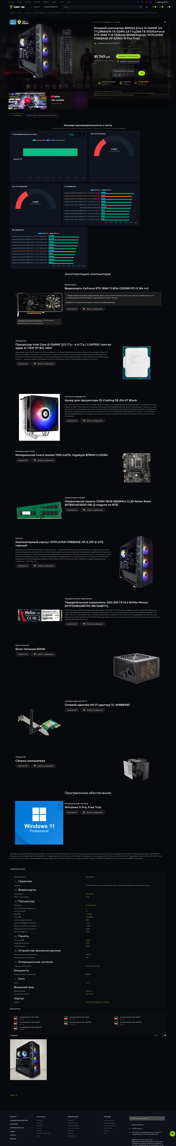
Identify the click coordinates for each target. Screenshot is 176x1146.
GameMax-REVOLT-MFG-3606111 (130, 1017)
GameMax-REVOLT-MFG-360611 (80, 1017)
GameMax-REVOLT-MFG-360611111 (80, 1022)
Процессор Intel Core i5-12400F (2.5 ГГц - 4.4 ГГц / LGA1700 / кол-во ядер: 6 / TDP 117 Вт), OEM (82, 196)
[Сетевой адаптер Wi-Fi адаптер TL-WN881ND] (39, 722)
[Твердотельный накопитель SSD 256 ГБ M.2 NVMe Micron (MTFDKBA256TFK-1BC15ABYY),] (39, 615)
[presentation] (22, 86)
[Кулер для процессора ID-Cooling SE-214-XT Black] (39, 417)
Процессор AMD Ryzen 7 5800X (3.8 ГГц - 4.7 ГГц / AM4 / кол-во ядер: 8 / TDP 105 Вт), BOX (30, 242)
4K (82, 134)
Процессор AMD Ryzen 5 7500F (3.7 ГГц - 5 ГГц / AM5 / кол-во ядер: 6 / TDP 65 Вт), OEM (82, 201)
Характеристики (71, 309)
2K (77, 134)
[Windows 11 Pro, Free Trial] (39, 823)
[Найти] (140, 7)
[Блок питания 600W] (137, 667)
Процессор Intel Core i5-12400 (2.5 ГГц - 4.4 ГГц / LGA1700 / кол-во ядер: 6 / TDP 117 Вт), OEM (82, 199)
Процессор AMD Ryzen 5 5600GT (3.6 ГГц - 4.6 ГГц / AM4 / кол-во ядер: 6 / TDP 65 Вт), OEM (82, 210)
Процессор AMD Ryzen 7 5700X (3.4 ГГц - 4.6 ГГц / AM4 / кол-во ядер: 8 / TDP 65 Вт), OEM (30, 254)
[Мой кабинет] (146, 7)
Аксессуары (41, 115)
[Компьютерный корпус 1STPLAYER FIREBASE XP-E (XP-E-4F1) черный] (137, 562)
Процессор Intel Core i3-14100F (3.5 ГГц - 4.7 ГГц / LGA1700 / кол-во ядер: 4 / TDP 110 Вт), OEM (30, 245)
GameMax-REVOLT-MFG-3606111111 (131, 1022)
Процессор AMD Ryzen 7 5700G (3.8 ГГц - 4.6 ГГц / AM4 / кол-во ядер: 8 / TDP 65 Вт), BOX (82, 204)
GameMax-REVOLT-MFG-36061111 (29, 1022)
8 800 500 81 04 (162, 2)
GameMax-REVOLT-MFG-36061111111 (30, 1027)
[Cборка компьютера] (137, 768)
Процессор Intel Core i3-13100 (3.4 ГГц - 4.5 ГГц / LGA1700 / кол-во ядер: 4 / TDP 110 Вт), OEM (30, 260)
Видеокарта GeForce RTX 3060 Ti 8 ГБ (109, 43)
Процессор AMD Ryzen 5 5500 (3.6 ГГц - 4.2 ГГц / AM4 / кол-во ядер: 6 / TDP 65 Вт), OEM (82, 219)
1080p (71, 134)
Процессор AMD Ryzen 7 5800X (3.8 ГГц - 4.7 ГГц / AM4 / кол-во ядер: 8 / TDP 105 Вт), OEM (30, 263)
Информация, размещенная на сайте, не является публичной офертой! (114, 95)
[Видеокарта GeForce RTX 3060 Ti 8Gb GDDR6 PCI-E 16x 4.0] (39, 306)
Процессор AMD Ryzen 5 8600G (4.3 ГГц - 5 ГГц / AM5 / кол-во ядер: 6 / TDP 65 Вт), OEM (82, 193)
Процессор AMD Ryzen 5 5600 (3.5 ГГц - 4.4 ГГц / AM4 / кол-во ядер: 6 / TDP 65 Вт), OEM (82, 216)
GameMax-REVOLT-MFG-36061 (29, 1017)
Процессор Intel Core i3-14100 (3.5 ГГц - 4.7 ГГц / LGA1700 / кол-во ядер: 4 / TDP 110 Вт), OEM (30, 236)
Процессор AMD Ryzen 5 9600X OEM (90, 207)
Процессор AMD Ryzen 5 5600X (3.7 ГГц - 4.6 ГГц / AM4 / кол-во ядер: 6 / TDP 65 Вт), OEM (82, 213)
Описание (17, 115)
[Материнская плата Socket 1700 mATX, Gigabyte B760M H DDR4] (137, 468)
